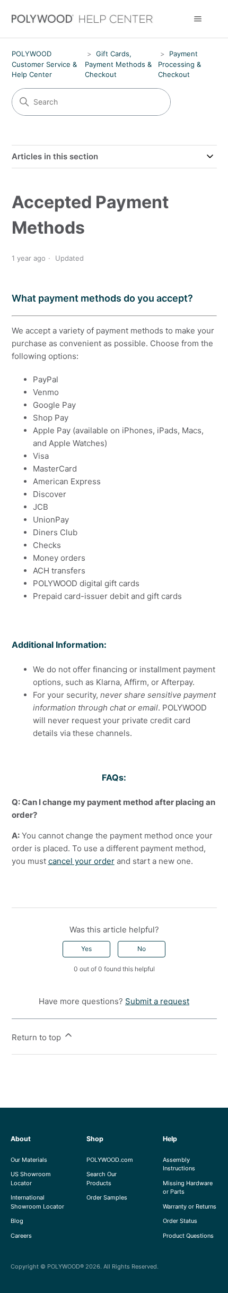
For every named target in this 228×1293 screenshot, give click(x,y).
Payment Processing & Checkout (179, 64)
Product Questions (188, 1235)
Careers (21, 1235)
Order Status (180, 1221)
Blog (17, 1221)
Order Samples (106, 1197)
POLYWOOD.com (109, 1159)
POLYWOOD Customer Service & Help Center (44, 64)
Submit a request (157, 1001)
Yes (86, 949)
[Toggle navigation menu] (198, 19)
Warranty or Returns (189, 1206)
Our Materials (29, 1159)
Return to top (37, 1037)
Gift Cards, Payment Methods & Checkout (118, 64)
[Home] (88, 19)
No (141, 949)
